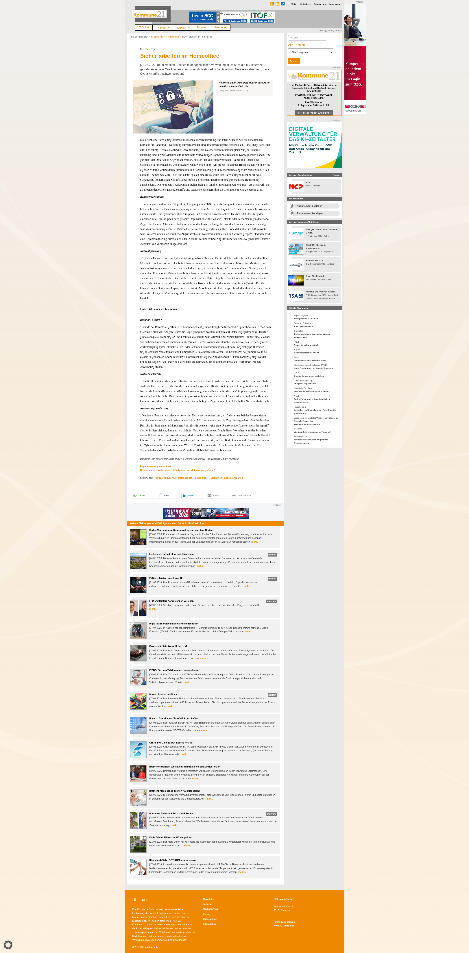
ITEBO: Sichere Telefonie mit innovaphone (173, 670)
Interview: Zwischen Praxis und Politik (171, 813)
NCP (174, 477)
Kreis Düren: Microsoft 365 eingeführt (170, 837)
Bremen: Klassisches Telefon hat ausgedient (174, 790)
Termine (201, 27)
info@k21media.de (284, 922)
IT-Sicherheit (215, 477)
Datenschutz (185, 477)
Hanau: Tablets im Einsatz (164, 694)
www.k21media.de (284, 925)
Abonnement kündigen (310, 213)
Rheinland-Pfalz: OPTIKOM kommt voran (172, 860)
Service (181, 27)
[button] (205, 106)
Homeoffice (199, 477)
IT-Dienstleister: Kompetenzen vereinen (171, 601)
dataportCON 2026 (314, 260)
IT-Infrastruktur (172, 37)
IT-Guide (144, 27)
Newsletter (220, 27)
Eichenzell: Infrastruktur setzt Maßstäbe (171, 554)
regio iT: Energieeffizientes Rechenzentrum (173, 623)
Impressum (209, 924)
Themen (161, 27)
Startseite (158, 37)
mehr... (255, 541)
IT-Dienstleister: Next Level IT (165, 578)
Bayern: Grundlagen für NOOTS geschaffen (173, 718)
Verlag (206, 914)
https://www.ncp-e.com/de (155, 466)
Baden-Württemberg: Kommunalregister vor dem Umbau (181, 530)
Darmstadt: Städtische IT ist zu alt (168, 646)
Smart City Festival (315, 276)
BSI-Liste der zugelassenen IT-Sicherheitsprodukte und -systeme (176, 470)
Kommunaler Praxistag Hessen (320, 292)
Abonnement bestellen (309, 206)
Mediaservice (210, 909)
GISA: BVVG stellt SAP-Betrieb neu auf (171, 742)
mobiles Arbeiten (233, 477)
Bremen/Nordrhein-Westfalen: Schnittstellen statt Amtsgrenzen (184, 766)
